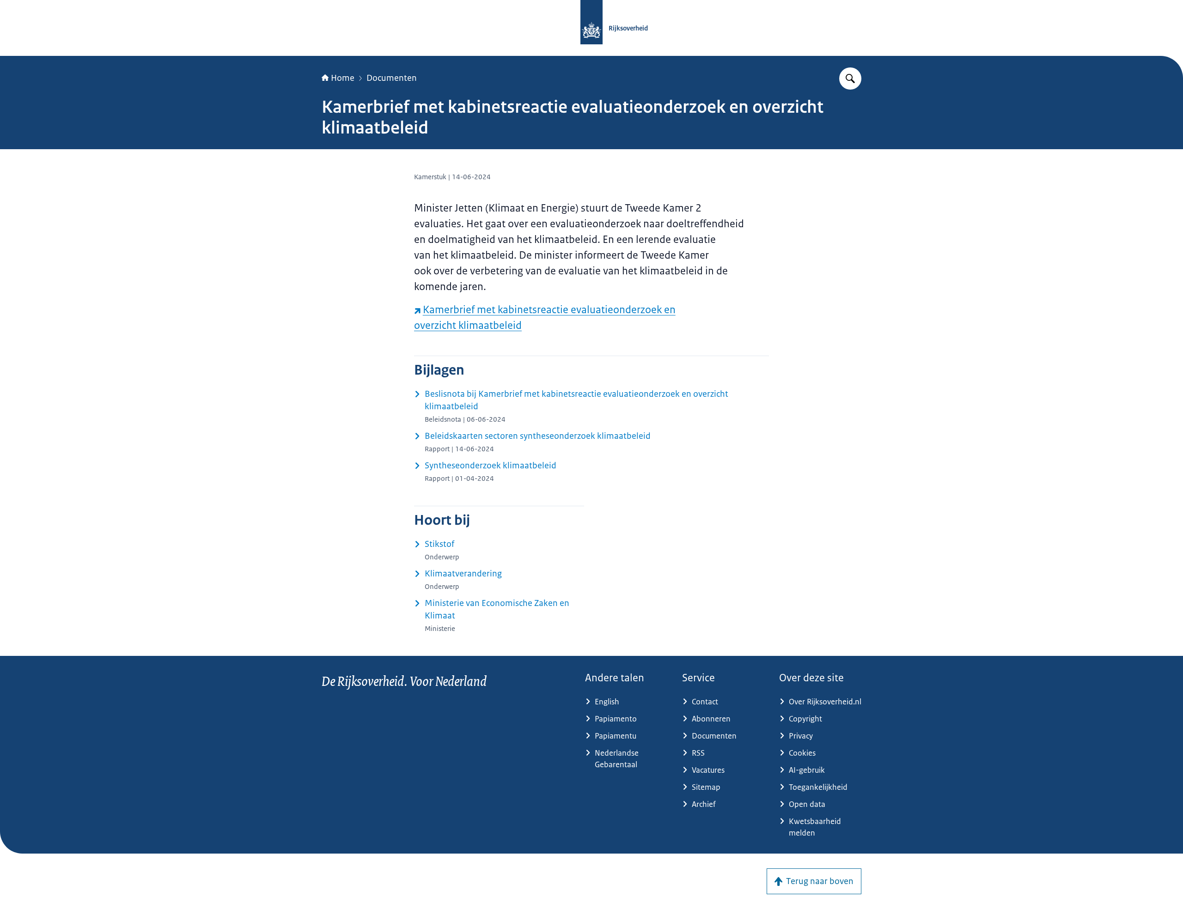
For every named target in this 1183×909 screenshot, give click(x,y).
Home (342, 78)
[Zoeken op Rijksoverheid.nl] (850, 78)
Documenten (391, 78)
